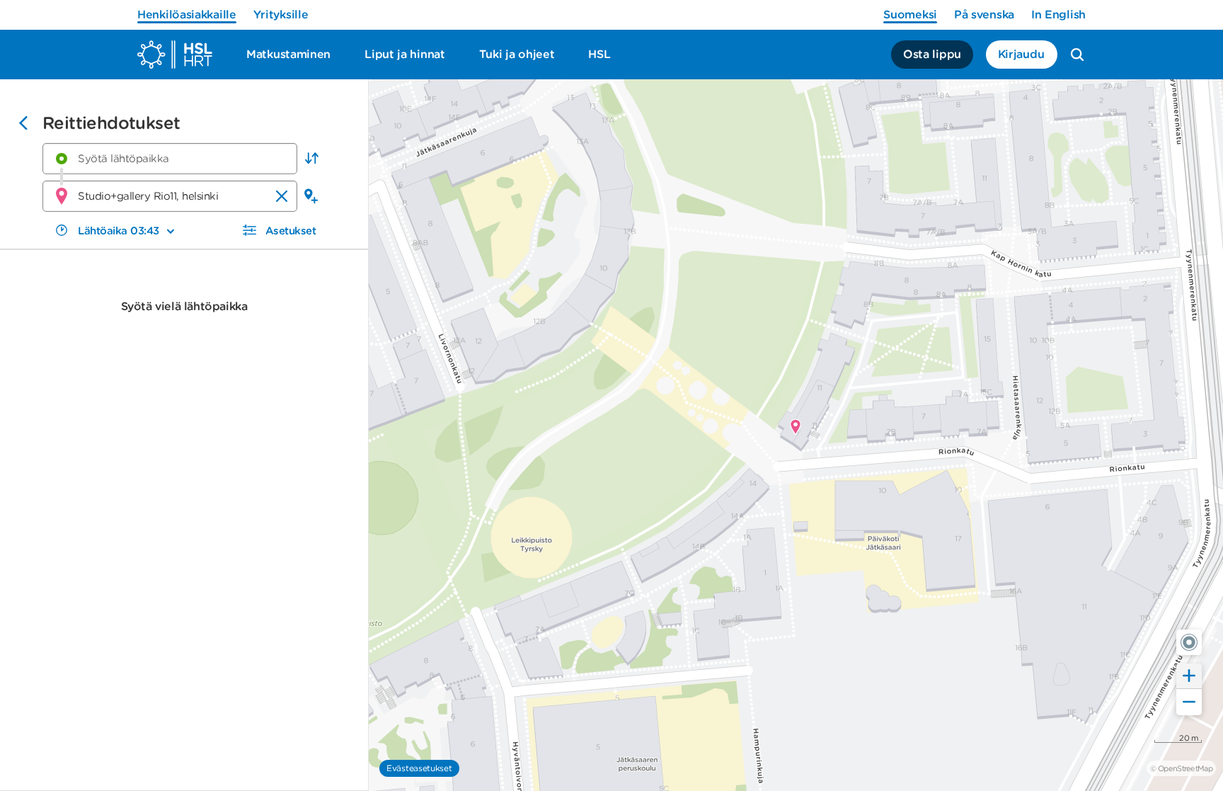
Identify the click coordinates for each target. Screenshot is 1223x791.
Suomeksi (910, 14)
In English (1058, 14)
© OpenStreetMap (1181, 768)
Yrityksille (281, 14)
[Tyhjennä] (281, 196)
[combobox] (169, 158)
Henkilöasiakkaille (186, 14)
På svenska (984, 14)
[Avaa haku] (1077, 54)
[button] (311, 158)
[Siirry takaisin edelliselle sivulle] (23, 125)
